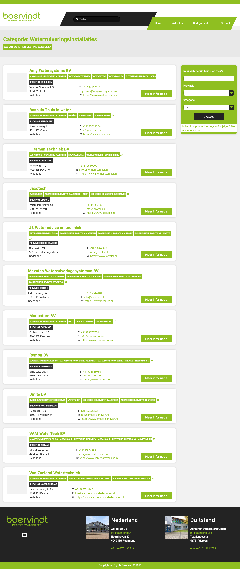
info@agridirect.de (201, 532)
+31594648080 (92, 371)
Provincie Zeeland (39, 445)
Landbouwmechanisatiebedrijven (48, 400)
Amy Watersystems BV (50, 70)
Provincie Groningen (41, 82)
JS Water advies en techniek (55, 227)
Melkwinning (142, 361)
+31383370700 (90, 332)
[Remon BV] (17, 367)
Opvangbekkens (104, 321)
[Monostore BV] (17, 327)
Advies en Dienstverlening (43, 233)
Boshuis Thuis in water (50, 110)
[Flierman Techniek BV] (17, 161)
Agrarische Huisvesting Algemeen (27, 46)
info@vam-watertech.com (94, 454)
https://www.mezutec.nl (99, 301)
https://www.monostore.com (98, 340)
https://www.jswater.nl (103, 256)
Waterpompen (115, 76)
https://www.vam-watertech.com (98, 458)
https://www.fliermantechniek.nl (99, 173)
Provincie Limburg (39, 200)
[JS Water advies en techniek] (17, 241)
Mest (85, 194)
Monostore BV (42, 316)
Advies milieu (145, 439)
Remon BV (39, 355)
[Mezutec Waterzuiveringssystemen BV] (16, 285)
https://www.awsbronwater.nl (100, 95)
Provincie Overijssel (41, 160)
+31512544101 (93, 293)
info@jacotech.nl (96, 208)
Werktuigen (36, 194)
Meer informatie (156, 93)
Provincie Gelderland (41, 121)
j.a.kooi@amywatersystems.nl (99, 91)
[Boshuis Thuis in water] (17, 121)
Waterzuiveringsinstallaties (141, 76)
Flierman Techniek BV (49, 149)
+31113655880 (88, 450)
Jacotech (38, 188)
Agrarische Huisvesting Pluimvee (108, 194)
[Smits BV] (17, 406)
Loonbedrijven (76, 155)
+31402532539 (90, 410)
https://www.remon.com (98, 379)
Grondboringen (94, 155)
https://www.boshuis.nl (97, 134)
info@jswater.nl (98, 252)
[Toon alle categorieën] (112, 115)
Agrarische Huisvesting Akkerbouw (122, 276)
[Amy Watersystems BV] (17, 82)
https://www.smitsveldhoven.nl (99, 418)
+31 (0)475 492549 (122, 548)
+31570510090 (88, 165)
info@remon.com (93, 375)
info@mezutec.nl (94, 297)
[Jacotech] (17, 200)
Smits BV (37, 394)
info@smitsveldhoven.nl (95, 414)
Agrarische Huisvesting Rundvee (115, 233)
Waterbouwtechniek (79, 76)
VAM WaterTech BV (47, 433)
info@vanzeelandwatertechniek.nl (95, 493)
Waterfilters (99, 76)
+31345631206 (92, 126)
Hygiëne (72, 115)
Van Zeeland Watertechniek (54, 473)
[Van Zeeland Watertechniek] (17, 484)
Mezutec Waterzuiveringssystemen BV (63, 271)
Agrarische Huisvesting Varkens (46, 282)
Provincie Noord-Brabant (43, 243)
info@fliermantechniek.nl (94, 169)
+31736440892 (99, 248)
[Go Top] (234, 561)
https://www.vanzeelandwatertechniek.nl (100, 497)
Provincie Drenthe (38, 288)
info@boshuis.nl (92, 130)
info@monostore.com (93, 336)
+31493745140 (84, 489)
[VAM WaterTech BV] (17, 445)
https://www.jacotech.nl (101, 212)
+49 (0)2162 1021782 (203, 548)
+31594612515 (91, 87)
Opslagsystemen (84, 321)
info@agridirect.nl (121, 532)
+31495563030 (95, 205)
